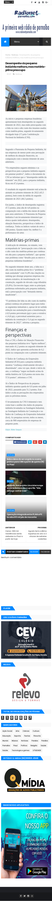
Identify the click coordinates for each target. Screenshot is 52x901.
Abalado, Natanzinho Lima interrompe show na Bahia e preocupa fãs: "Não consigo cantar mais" (25, 488)
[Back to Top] (32, 896)
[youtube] (39, 2)
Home (7, 55)
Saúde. (5, 750)
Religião (34, 745)
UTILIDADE (37, 750)
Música (10, 481)
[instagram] (43, 2)
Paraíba (44, 741)
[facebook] (31, 2)
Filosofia (37, 736)
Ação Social (7, 731)
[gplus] (46, 2)
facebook (45, 552)
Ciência (26, 731)
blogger (34, 552)
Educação (6, 736)
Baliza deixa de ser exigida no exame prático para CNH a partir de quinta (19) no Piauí (25, 462)
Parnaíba (6, 745)
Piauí (15, 745)
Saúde (43, 745)
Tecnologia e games (20, 750)
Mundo (5, 741)
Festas (27, 736)
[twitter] (35, 2)
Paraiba (35, 741)
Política (24, 745)
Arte (17, 731)
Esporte (17, 736)
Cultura (36, 731)
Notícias (15, 55)
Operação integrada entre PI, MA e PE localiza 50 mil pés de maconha (24, 516)
